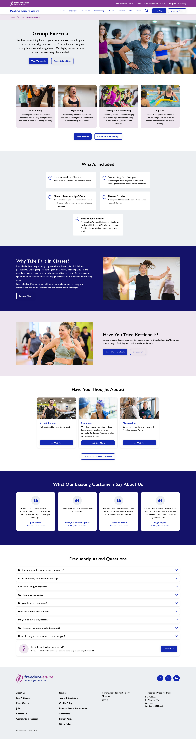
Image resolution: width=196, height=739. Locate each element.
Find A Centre (23, 698)
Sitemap (63, 692)
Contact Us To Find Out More (98, 456)
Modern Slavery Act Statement (73, 708)
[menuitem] (124, 3)
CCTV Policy (65, 724)
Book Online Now (62, 61)
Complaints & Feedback (27, 718)
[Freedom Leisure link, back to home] (19, 3)
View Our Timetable (115, 352)
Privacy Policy (65, 718)
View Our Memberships (108, 136)
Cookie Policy (65, 703)
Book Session (83, 136)
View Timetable (38, 61)
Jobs (18, 708)
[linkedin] (176, 678)
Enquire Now (177, 11)
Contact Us (138, 352)
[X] (168, 678)
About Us (20, 692)
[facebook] (160, 678)
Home (12, 17)
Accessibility (64, 713)
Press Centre (22, 703)
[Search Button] (146, 10)
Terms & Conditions (68, 698)
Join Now (159, 11)
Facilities (20, 17)
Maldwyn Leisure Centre (24, 10)
